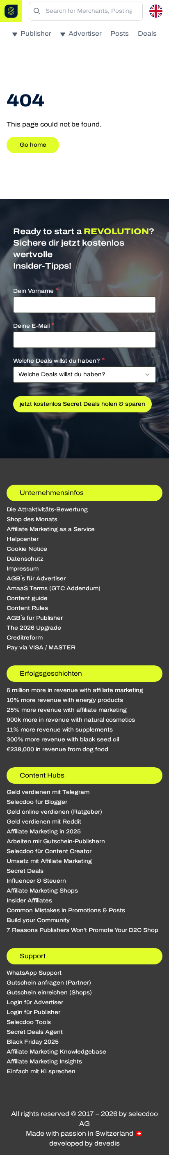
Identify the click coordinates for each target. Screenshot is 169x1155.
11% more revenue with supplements (60, 730)
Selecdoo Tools (29, 1022)
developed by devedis (84, 1143)
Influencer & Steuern (36, 881)
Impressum (23, 569)
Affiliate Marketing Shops (42, 891)
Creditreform (25, 638)
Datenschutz (25, 559)
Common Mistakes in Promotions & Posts (66, 910)
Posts (119, 33)
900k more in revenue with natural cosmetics (71, 720)
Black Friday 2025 (33, 1042)
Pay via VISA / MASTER (41, 647)
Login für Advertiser (35, 1002)
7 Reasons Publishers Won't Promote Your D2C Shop (82, 930)
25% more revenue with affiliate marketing (67, 710)
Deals (147, 33)
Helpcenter (23, 539)
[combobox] (84, 374)
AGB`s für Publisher (35, 618)
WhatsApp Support (34, 973)
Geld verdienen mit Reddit (44, 822)
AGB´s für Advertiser (36, 578)
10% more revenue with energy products (65, 700)
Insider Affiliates (29, 900)
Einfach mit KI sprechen (41, 1071)
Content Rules (27, 608)
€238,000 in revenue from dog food (57, 749)
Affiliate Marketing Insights (44, 1061)
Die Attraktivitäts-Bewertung (47, 509)
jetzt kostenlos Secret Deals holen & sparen (82, 404)
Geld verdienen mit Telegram (48, 792)
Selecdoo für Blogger (37, 802)
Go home (33, 145)
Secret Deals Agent (35, 1032)
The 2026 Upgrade (34, 628)
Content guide (27, 598)
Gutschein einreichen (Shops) (49, 992)
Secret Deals (25, 871)
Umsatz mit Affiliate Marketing (49, 861)
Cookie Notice (27, 549)
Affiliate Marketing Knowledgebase (56, 1052)
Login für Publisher (33, 1012)
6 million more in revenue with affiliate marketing (75, 690)
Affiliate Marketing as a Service (51, 529)
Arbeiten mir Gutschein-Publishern (56, 841)
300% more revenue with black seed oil (63, 739)
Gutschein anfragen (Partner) (49, 983)
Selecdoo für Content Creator (49, 851)
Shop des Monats (32, 519)
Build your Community (38, 920)
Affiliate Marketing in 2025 (44, 831)
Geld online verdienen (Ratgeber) (54, 812)
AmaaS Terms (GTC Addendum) (53, 588)
